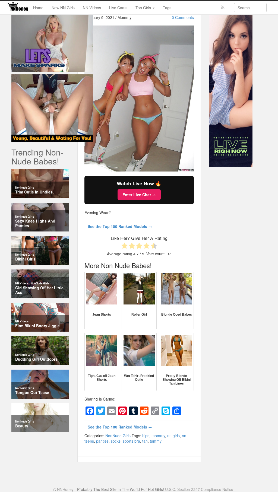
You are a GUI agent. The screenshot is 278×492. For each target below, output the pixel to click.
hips (145, 435)
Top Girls (143, 7)
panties (102, 441)
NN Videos (92, 7)
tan (145, 441)
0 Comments (183, 17)
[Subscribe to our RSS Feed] (223, 7)
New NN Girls (63, 7)
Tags (167, 7)
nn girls (173, 435)
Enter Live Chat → (139, 194)
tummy (156, 441)
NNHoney (65, 489)
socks (116, 441)
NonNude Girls (118, 435)
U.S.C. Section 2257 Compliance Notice (199, 489)
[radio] (124, 246)
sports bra (131, 441)
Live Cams (118, 7)
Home (38, 7)
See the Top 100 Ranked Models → (120, 226)
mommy (158, 435)
